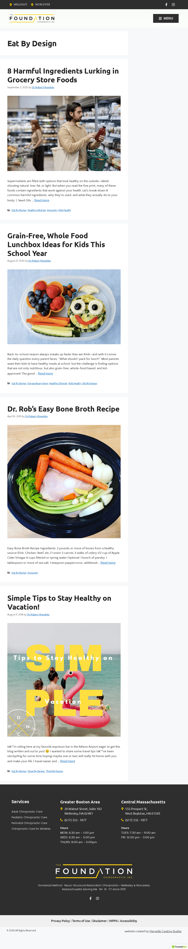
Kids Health (64, 210)
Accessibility (128, 921)
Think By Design (54, 771)
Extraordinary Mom (38, 383)
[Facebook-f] (166, 4)
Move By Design (36, 771)
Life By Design (89, 383)
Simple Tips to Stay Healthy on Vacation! (59, 602)
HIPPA (113, 921)
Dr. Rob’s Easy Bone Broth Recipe (63, 408)
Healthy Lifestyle (37, 210)
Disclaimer (99, 921)
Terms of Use (81, 921)
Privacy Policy (60, 921)
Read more (41, 200)
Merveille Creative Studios (165, 931)
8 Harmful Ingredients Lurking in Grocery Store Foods (63, 75)
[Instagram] (173, 4)
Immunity (52, 210)
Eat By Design (19, 210)
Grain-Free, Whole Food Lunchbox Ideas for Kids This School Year (56, 244)
